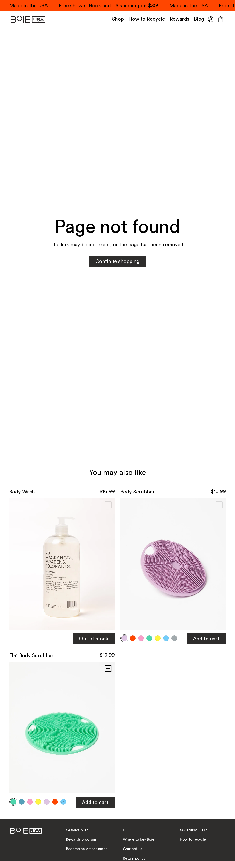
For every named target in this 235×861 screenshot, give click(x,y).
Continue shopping (117, 261)
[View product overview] (108, 505)
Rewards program (81, 839)
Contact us (132, 849)
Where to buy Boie (138, 839)
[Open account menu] (211, 19)
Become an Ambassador (86, 849)
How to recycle (193, 839)
